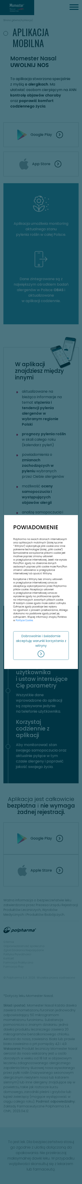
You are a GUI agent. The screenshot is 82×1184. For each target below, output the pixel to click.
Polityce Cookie (24, 620)
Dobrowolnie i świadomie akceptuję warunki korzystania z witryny (41, 641)
